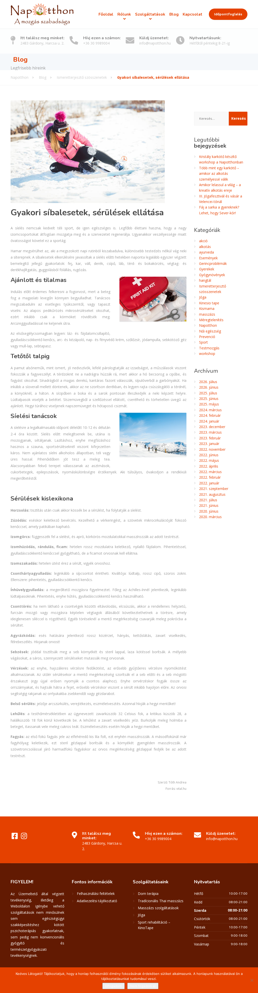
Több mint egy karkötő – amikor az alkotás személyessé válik (219, 174)
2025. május (209, 404)
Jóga (202, 297)
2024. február (210, 415)
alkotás (205, 246)
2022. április (208, 466)
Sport (203, 342)
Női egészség (210, 331)
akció (203, 240)
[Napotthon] (42, 14)
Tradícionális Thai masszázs (160, 900)
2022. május (209, 460)
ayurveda (206, 252)
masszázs (207, 314)
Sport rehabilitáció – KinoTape (154, 925)
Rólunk (124, 14)
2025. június (208, 398)
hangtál (205, 280)
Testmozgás (209, 348)
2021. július (208, 500)
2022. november (212, 449)
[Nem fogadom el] (251, 980)
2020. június (208, 511)
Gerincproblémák (213, 263)
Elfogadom (113, 986)
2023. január (209, 443)
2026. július (208, 381)
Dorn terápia (148, 893)
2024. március (210, 409)
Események (208, 258)
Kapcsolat (192, 14)
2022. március (210, 471)
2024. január (209, 421)
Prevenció (207, 336)
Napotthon (208, 325)
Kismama (206, 308)
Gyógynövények (212, 274)
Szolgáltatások (150, 14)
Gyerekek (206, 269)
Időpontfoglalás (228, 14)
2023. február (210, 438)
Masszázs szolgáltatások (158, 907)
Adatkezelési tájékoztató (97, 900)
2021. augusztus (212, 494)
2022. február (210, 477)
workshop (207, 353)
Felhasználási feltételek (96, 893)
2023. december (212, 426)
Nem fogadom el (142, 986)
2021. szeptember (213, 488)
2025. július (208, 393)
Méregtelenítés (211, 319)
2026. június (208, 387)
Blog (174, 14)
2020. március (210, 516)
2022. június (208, 454)
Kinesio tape (209, 303)
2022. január (209, 483)
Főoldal (106, 14)
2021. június (208, 505)
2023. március (210, 432)
